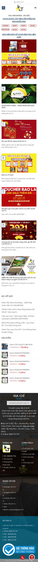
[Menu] (3, 8)
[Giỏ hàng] (35, 8)
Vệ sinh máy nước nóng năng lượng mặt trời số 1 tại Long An (18, 310)
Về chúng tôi (8, 459)
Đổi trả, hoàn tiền (29, 454)
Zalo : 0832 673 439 (10, 540)
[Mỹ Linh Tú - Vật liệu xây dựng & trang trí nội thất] (20, 8)
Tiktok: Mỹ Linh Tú (9, 504)
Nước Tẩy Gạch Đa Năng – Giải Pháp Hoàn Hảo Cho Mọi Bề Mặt (17, 303)
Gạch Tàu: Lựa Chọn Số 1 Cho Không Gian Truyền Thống (19, 330)
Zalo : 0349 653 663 (10, 534)
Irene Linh (29, 560)
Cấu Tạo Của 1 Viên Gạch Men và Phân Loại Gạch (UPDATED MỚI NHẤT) (18, 317)
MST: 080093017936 (10, 456)
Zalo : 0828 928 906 (10, 537)
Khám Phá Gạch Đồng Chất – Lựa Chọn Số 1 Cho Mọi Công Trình (18, 324)
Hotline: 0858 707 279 (11, 434)
